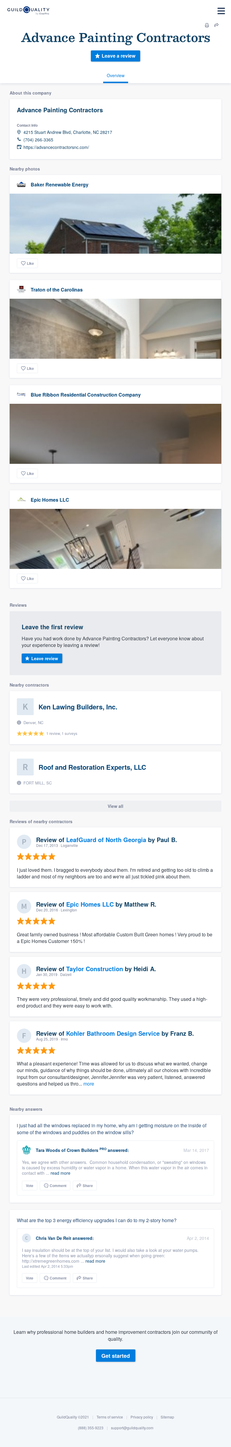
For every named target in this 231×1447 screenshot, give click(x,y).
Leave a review (118, 55)
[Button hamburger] (221, 11)
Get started (115, 1356)
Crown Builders (82, 1150)
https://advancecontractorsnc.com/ (56, 147)
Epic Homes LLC (50, 499)
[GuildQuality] (28, 11)
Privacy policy (142, 1416)
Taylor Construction (94, 968)
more (88, 1083)
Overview (116, 75)
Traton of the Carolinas (57, 289)
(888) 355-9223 (90, 1427)
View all (115, 806)
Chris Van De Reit (53, 1238)
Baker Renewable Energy (59, 184)
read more (60, 1173)
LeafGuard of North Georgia (106, 839)
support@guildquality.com (132, 1427)
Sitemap (167, 1416)
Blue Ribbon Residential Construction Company (86, 394)
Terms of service (110, 1416)
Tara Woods (48, 1150)
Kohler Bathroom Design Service (113, 1033)
